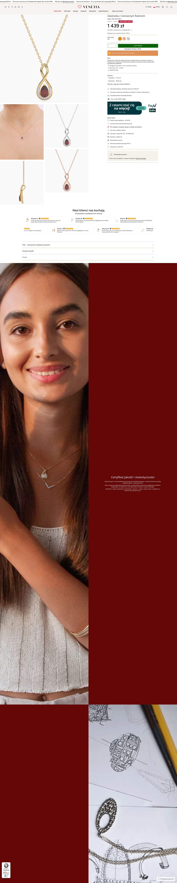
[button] (67, 11)
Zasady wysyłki (28, 251)
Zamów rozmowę (141, 158)
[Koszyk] (171, 6)
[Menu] (9, 863)
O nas (24, 257)
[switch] (6, 876)
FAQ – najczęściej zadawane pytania (36, 245)
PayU (124, 99)
